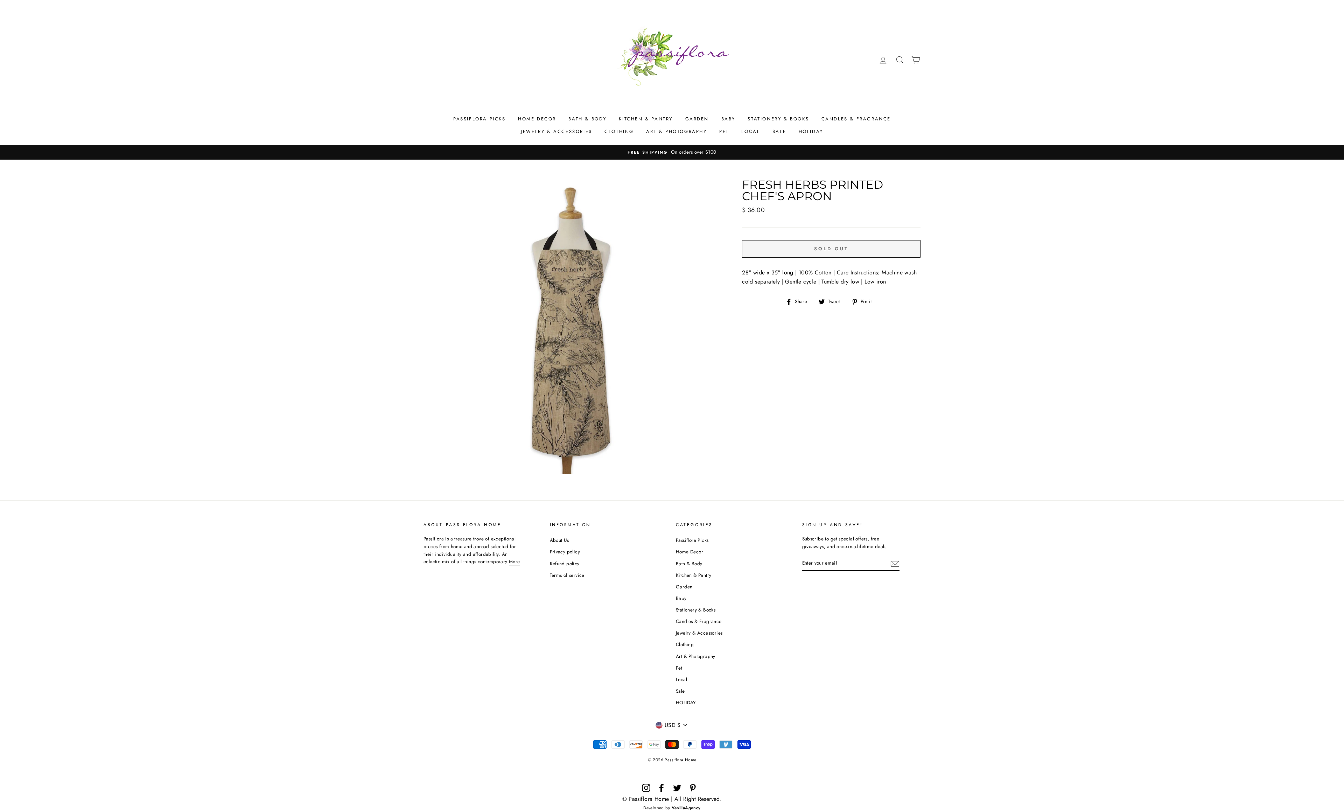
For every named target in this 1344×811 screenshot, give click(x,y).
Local (750, 131)
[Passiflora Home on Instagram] (646, 788)
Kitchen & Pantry (646, 119)
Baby (728, 119)
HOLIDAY (811, 131)
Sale (779, 131)
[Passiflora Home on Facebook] (661, 788)
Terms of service (567, 575)
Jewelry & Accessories (556, 131)
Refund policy (565, 563)
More (514, 561)
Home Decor (537, 119)
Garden (697, 119)
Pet (724, 131)
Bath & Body (587, 119)
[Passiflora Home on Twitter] (677, 788)
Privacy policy (565, 551)
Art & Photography (676, 131)
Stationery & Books (778, 119)
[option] (672, 152)
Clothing (619, 131)
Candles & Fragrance (856, 119)
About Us (559, 540)
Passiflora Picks (479, 119)
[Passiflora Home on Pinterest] (692, 788)
